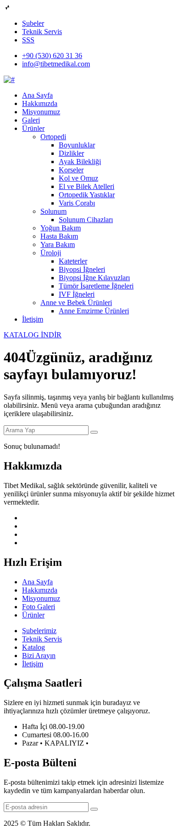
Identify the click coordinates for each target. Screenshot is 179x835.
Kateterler (73, 261)
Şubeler (33, 23)
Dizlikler (71, 153)
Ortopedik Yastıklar (87, 195)
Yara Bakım (57, 244)
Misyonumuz (41, 112)
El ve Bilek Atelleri (86, 186)
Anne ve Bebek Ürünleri (76, 302)
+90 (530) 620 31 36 (52, 55)
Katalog (33, 647)
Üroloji (50, 253)
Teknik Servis (42, 31)
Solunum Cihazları (86, 219)
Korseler (71, 170)
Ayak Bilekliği (80, 161)
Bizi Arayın (39, 655)
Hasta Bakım (59, 236)
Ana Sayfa (37, 95)
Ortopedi (53, 137)
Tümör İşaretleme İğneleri (96, 286)
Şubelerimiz (39, 631)
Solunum (53, 211)
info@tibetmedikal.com (56, 64)
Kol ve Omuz (78, 178)
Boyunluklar (77, 145)
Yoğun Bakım (60, 228)
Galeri (31, 120)
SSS (28, 40)
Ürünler (33, 128)
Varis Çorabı (77, 203)
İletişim (32, 319)
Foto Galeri (38, 607)
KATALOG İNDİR (33, 335)
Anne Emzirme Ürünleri (94, 311)
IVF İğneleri (77, 294)
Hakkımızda (39, 103)
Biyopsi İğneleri (82, 269)
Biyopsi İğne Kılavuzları (94, 278)
